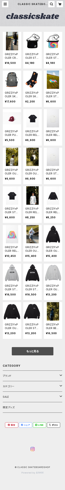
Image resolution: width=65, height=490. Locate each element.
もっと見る (32, 351)
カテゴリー (9, 386)
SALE (6, 396)
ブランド (7, 375)
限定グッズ (9, 407)
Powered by (28, 472)
